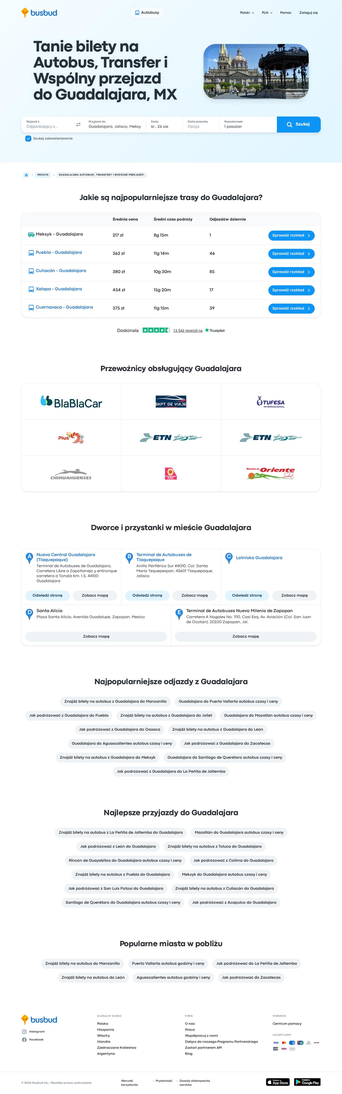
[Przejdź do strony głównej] (39, 13)
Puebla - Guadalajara (59, 253)
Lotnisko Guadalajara (259, 558)
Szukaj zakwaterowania (53, 138)
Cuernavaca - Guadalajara (64, 307)
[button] (78, 124)
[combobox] (47, 125)
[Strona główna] (26, 175)
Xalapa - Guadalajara (59, 289)
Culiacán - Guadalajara (61, 271)
